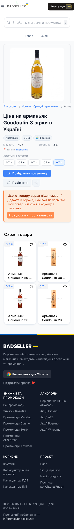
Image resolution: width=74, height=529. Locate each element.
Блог (43, 464)
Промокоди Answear (17, 446)
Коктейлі (9, 464)
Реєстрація (61, 6)
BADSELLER (17, 346)
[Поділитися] (36, 183)
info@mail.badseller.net (18, 518)
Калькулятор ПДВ (15, 480)
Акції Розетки (49, 423)
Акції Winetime (50, 429)
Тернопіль (22, 149)
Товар (29, 36)
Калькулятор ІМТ (15, 486)
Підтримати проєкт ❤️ (19, 383)
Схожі (45, 36)
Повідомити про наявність (30, 215)
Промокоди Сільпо (16, 423)
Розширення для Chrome (30, 374)
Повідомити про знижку (29, 173)
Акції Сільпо (48, 411)
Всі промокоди (13, 405)
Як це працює (50, 470)
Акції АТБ (46, 417)
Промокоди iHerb (15, 429)
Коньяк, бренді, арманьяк (42, 106)
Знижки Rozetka (14, 411)
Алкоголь (11, 106)
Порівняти (20, 182)
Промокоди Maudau (17, 417)
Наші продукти (50, 476)
